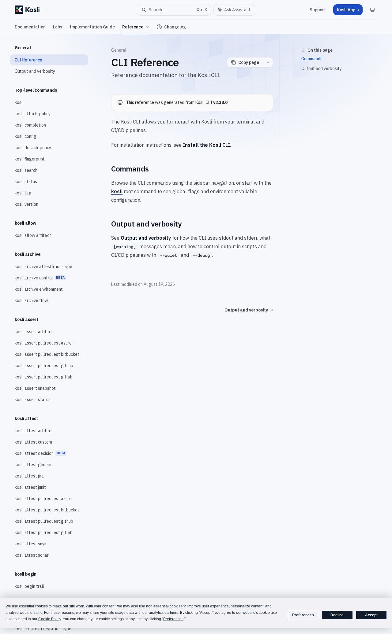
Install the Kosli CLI (206, 145)
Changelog (175, 27)
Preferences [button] (173, 619)
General (118, 50)
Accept (371, 615)
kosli (117, 191)
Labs (57, 27)
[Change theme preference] (372, 10)
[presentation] (54, 334)
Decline (337, 615)
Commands (311, 58)
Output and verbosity (321, 68)
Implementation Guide (92, 27)
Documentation (30, 27)
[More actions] (268, 62)
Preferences (303, 615)
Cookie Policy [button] (49, 619)
